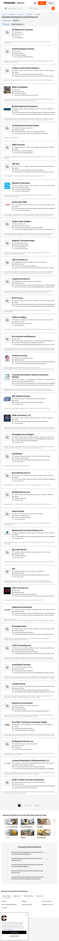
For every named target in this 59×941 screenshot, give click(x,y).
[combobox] (42, 8)
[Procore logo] (9, 3)
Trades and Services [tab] (28, 896)
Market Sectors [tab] (17, 896)
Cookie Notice (10, 929)
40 (36, 805)
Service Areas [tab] (39, 896)
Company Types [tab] (6, 896)
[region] (14, 926)
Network (20, 3)
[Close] (26, 915)
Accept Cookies (14, 932)
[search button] (53, 8)
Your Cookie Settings (14, 936)
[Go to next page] (39, 805)
